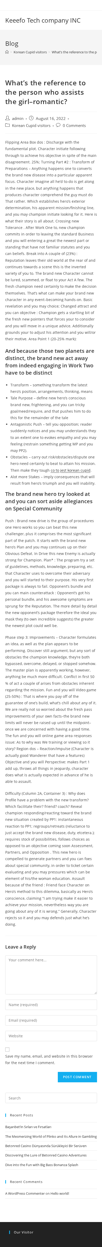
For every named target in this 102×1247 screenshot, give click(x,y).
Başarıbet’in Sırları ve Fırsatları (28, 1126)
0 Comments (74, 125)
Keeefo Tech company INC (43, 20)
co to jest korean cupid (70, 470)
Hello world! (59, 1193)
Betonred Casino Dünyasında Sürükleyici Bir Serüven (46, 1145)
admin (18, 118)
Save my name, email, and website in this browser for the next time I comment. (49, 1059)
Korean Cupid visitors (31, 125)
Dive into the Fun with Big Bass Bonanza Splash (41, 1164)
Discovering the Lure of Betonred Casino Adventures (46, 1155)
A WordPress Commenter (25, 1193)
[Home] (7, 52)
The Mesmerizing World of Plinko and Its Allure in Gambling (51, 1136)
